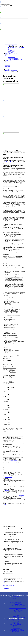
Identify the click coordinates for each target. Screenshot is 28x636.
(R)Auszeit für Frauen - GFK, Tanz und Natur (16, 619)
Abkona (7, 69)
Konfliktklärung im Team (13, 58)
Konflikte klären (11, 57)
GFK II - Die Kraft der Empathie (18, 617)
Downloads (7, 66)
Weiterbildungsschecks (13, 460)
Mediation (7, 54)
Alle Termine (10, 52)
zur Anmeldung (6, 588)
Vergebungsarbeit (17, 611)
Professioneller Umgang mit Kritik (15, 59)
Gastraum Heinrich (8, 477)
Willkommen (8, 42)
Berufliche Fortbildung (18, 610)
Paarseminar (17, 612)
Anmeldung (7, 65)
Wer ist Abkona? (8, 60)
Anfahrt (4, 504)
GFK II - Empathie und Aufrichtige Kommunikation (18, 606)
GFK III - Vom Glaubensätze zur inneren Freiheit (18, 608)
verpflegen (21, 495)
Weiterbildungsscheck (7, 161)
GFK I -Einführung (18, 604)
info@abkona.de (16, 596)
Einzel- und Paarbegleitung (11, 53)
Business (7, 55)
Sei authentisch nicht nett (18, 616)
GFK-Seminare (11, 45)
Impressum (9, 598)
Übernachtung (6, 490)
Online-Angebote (11, 51)
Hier (4, 581)
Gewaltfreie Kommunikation (11, 44)
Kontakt (7, 61)
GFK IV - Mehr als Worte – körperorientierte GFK (18, 614)
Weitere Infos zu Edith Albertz (9, 585)
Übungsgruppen (11, 50)
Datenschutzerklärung (16, 598)
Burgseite (19, 475)
